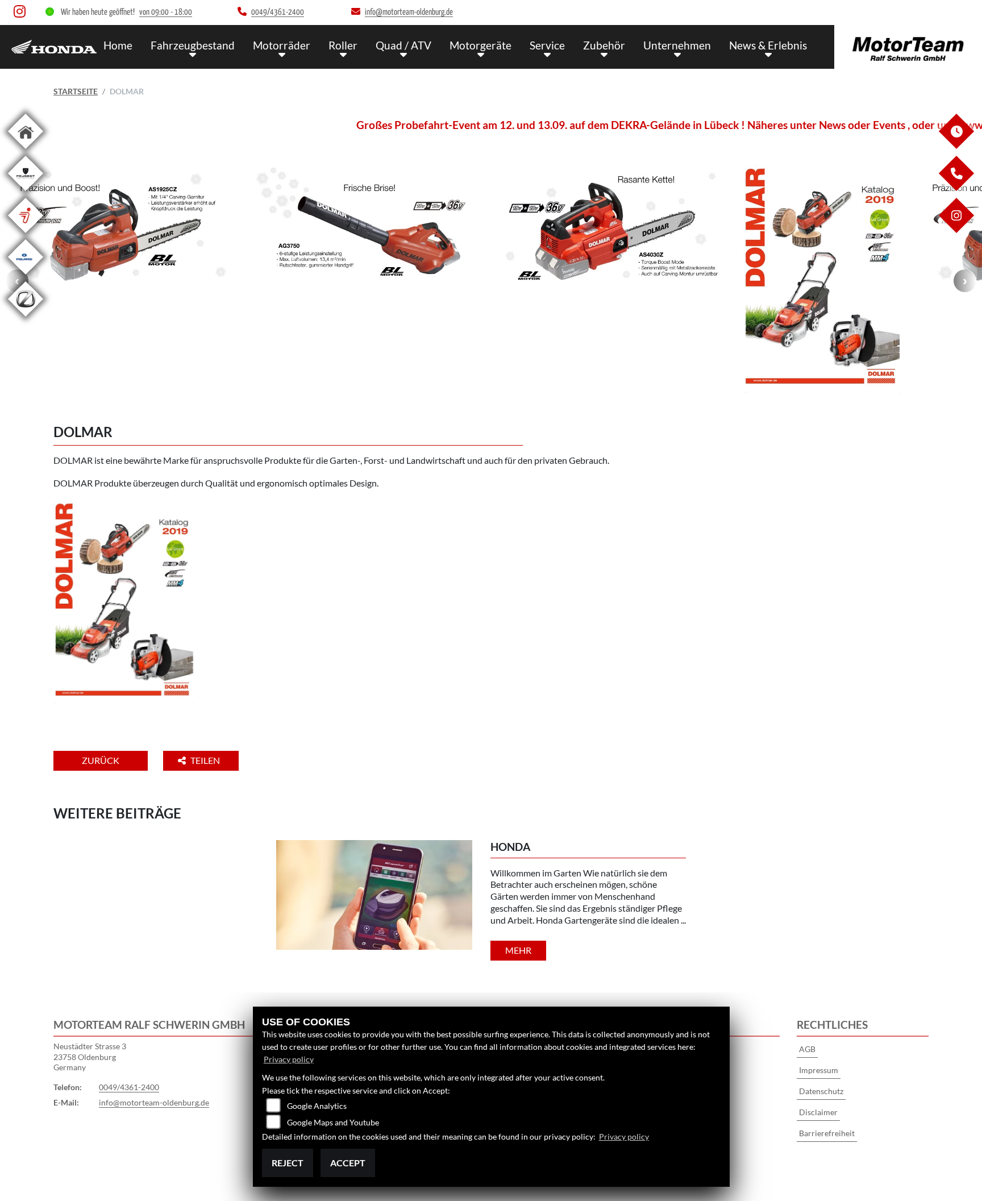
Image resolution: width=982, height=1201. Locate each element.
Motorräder (281, 45)
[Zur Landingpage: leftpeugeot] (25, 193)
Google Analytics (317, 1106)
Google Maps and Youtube (333, 1122)
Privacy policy (289, 1059)
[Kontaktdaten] (955, 187)
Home (117, 45)
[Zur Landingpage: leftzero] (25, 318)
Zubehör (604, 45)
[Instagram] (955, 230)
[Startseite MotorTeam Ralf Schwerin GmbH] (908, 44)
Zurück (100, 760)
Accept (347, 1162)
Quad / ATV (403, 45)
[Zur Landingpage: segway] (25, 235)
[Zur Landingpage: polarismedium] (25, 276)
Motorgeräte (480, 45)
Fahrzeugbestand (193, 45)
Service (547, 45)
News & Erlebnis (768, 45)
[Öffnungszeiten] (955, 145)
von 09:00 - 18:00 (165, 12)
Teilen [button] (206, 760)
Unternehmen (677, 45)
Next (965, 280)
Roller (342, 45)
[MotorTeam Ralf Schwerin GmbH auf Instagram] (22, 14)
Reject (287, 1162)
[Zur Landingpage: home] (25, 151)
